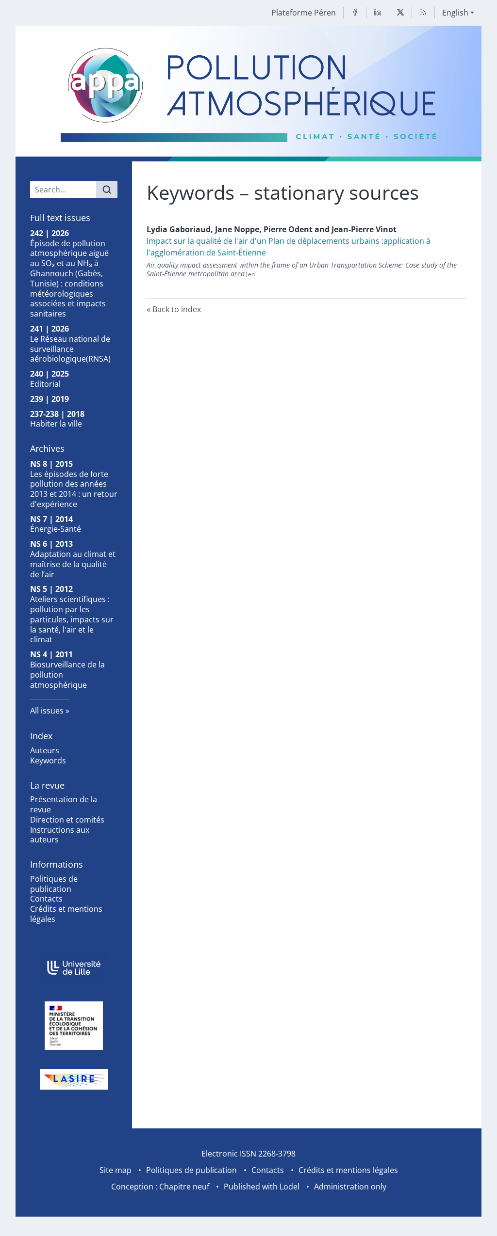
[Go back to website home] (248, 93)
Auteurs (44, 750)
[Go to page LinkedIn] (377, 12)
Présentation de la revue (63, 804)
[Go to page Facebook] (354, 12)
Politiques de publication (54, 883)
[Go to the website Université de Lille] (73, 967)
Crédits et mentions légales (66, 913)
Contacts (46, 898)
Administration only (350, 1186)
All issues (47, 710)
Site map (115, 1170)
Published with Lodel (261, 1186)
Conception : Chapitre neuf (160, 1186)
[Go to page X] (400, 12)
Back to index (176, 309)
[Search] (106, 189)
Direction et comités (67, 819)
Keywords (48, 760)
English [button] (455, 12)
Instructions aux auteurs (59, 834)
